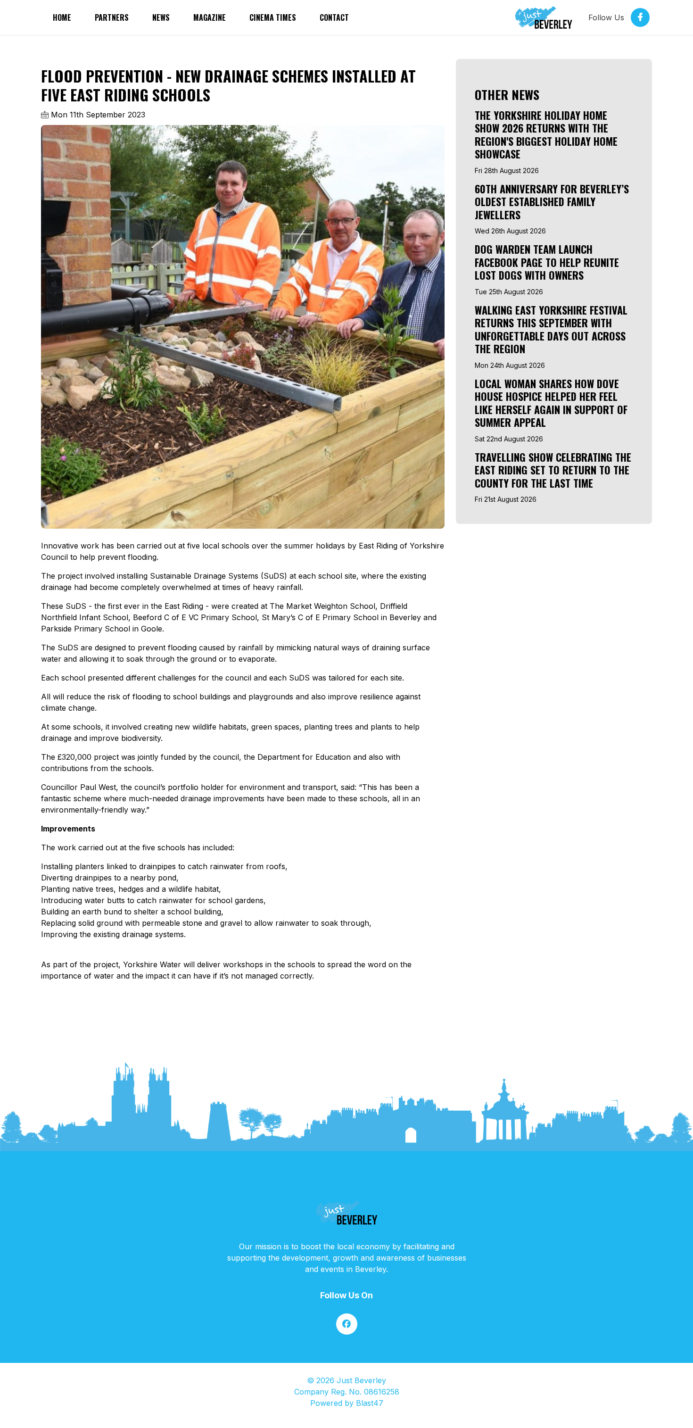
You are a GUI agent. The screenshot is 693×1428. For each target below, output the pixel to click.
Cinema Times (272, 17)
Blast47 (369, 1403)
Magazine (209, 17)
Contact (334, 17)
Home (62, 17)
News (161, 17)
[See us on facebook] (346, 1324)
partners (112, 17)
